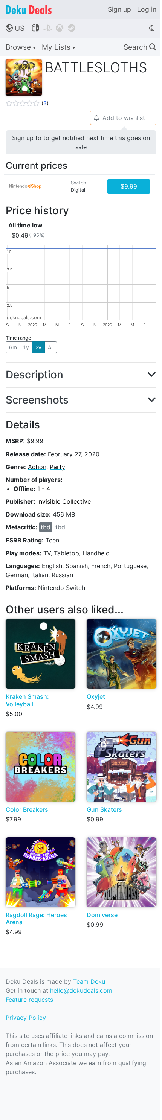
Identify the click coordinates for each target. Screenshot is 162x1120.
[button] (27, 103)
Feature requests (29, 999)
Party (57, 467)
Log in (146, 9)
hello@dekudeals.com (81, 990)
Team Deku (89, 981)
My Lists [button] (57, 47)
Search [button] (140, 47)
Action (37, 467)
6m (13, 347)
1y (26, 347)
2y (38, 347)
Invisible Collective (64, 501)
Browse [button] (19, 47)
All (50, 347)
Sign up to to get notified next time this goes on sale (81, 142)
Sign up (119, 9)
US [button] (15, 28)
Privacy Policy (26, 1017)
